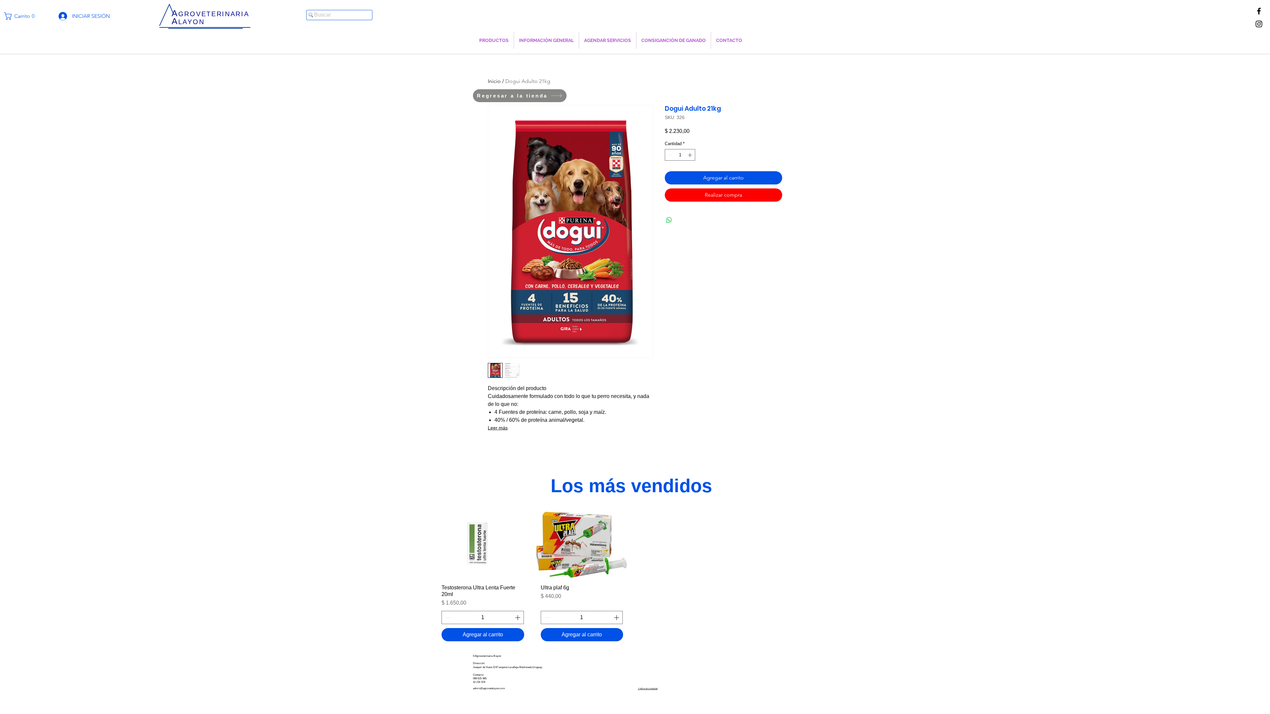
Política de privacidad (647, 689)
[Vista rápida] (483, 544)
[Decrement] (670, 155)
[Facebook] (1258, 11)
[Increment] (691, 155)
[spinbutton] (680, 155)
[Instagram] (1258, 24)
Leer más (498, 427)
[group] (631, 578)
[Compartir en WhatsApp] (669, 220)
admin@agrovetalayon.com (489, 688)
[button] (22, 16)
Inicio (494, 81)
